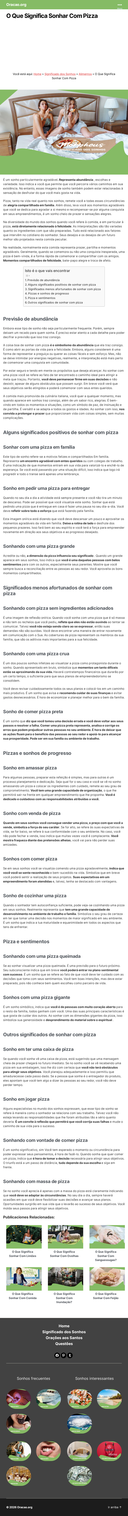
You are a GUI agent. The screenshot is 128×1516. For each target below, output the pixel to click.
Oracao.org (16, 5)
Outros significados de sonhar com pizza (55, 302)
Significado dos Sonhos (60, 74)
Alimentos (85, 74)
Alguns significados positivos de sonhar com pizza (62, 284)
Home (37, 74)
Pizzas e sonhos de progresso (48, 293)
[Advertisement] (64, 44)
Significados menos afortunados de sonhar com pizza (64, 289)
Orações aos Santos (64, 1338)
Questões (64, 1343)
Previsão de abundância (43, 280)
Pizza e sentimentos (41, 298)
